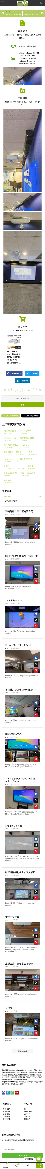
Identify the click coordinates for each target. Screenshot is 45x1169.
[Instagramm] (8, 1093)
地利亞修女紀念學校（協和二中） (22, 556)
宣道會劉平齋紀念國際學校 (19, 963)
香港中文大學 (12, 916)
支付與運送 (28, 1111)
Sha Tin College (13, 825)
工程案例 (6, 1116)
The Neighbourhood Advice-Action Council (20, 780)
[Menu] (3, 3)
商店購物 (6, 1111)
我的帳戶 (27, 1114)
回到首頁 (6, 1109)
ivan (6, 514)
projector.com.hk (8, 1082)
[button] (14, 373)
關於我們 (6, 1119)
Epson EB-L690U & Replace (19, 645)
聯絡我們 (27, 1119)
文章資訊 (6, 1114)
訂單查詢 (27, 1116)
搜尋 (22, 405)
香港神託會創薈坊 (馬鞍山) (19, 689)
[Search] (41, 3)
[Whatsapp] (12, 1093)
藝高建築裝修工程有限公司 (19, 511)
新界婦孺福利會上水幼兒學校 (20, 872)
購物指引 (27, 1109)
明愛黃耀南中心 (13, 734)
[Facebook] (3, 1093)
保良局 (8, 1008)
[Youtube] (17, 1093)
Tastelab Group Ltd (15, 600)
